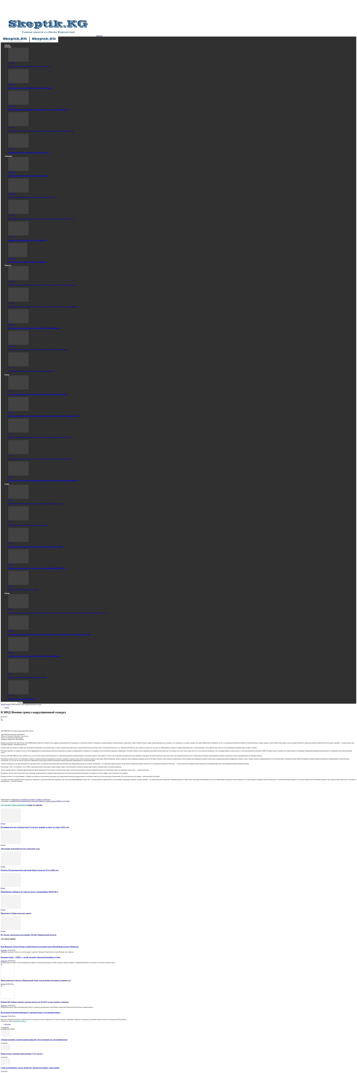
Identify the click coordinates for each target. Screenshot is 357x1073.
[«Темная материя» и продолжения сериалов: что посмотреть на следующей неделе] (18, 279)
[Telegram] (57, 723)
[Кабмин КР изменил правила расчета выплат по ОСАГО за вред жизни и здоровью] (8, 998)
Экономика (8, 156)
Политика (7, 47)
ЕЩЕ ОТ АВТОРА (35, 805)
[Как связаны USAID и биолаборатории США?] (18, 672)
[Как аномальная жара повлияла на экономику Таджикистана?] (18, 322)
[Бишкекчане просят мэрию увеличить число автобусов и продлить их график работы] (18, 301)
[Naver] (77, 723)
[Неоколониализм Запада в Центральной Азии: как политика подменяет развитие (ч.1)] (18, 475)
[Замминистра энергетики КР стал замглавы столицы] (18, 82)
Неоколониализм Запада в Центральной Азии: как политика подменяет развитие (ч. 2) (43, 416)
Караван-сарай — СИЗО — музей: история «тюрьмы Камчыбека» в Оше (30, 957)
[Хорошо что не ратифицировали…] (18, 693)
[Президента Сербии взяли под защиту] (18, 584)
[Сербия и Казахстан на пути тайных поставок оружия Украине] (18, 650)
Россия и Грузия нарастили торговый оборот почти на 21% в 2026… (36, 547)
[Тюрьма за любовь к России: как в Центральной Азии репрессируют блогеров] (18, 453)
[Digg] (70, 723)
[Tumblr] (50, 723)
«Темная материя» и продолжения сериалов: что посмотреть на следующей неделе (41, 285)
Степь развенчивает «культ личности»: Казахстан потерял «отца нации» (37, 394)
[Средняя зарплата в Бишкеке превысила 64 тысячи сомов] (18, 192)
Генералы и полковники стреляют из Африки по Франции (31, 799)
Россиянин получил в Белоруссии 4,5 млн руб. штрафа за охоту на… (36, 503)
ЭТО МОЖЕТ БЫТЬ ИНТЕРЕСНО (14, 805)
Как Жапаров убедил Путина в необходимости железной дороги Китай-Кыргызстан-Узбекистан (40, 947)
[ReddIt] (44, 723)
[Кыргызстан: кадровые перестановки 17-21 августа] (18, 61)
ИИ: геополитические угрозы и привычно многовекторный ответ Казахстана (39, 437)
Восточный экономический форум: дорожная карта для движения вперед (30, 1012)
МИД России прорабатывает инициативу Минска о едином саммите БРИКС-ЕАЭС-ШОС (41, 801)
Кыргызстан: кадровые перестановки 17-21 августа (29, 66)
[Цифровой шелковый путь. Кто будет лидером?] (18, 235)
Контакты (7, 1024)
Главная (7, 45)
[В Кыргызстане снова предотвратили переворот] (18, 170)
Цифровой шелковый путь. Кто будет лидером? (27, 240)
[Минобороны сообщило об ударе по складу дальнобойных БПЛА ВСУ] (18, 563)
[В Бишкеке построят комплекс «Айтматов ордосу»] (18, 147)
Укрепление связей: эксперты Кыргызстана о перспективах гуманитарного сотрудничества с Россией (49, 634)
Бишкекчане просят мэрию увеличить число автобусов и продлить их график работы (43, 306)
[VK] (10, 723)
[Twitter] (17, 723)
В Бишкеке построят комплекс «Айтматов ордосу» (28, 152)
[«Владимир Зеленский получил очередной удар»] (18, 520)
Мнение (7, 593)
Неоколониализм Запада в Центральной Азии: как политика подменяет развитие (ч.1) (43, 480)
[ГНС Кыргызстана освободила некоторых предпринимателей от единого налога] (18, 213)
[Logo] (15, 42)
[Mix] (64, 723)
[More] (97, 723)
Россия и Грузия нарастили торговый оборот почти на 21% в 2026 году (30, 870)
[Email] (83, 723)
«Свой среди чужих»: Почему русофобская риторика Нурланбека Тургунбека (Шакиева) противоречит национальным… (57, 613)
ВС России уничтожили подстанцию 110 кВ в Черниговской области (28, 935)
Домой (3, 704)
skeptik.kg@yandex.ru (19, 1021)
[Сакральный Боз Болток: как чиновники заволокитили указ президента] (18, 344)
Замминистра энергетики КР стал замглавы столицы (29, 88)
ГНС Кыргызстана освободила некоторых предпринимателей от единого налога (41, 219)
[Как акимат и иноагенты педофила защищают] (17, 256)
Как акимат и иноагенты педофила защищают (27, 262)
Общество (7, 265)
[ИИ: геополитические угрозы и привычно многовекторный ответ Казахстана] (18, 432)
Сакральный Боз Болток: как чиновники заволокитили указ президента (37, 349)
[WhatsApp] (30, 723)
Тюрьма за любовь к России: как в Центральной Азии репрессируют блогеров (40, 459)
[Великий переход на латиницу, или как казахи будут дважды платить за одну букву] (18, 104)
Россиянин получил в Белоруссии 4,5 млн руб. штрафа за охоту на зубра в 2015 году (35, 827)
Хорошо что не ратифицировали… (22, 699)
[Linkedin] (37, 723)
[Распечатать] (90, 723)
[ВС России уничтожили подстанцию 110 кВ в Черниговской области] (11, 929)
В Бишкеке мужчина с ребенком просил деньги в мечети (31, 371)
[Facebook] (4, 723)
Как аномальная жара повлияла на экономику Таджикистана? (34, 328)
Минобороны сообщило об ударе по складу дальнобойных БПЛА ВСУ (37, 568)
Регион (6, 374)
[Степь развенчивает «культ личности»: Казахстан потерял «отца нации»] (18, 389)
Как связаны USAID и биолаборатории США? (27, 677)
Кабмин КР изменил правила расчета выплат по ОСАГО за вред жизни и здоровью (35, 1002)
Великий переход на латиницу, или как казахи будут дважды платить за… (38, 109)
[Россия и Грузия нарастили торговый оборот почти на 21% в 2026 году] (18, 541)
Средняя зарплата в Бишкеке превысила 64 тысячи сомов (31, 197)
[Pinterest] (24, 723)
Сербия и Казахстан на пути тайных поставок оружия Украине (33, 656)
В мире (6, 484)
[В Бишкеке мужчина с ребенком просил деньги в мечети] (18, 366)
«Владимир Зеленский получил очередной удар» (28, 525)
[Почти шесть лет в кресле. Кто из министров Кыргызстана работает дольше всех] (18, 125)
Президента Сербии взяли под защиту (23, 590)
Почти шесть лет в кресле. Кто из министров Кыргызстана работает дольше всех (41, 131)
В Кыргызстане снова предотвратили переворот (27, 176)
